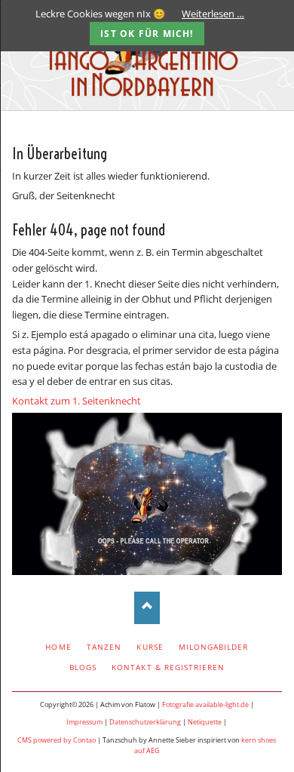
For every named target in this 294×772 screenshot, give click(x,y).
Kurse (149, 646)
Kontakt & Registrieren (168, 667)
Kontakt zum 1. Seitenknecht (76, 401)
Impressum (84, 722)
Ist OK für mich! (146, 33)
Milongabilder (214, 646)
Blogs (82, 667)
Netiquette (205, 722)
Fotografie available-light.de (205, 704)
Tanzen (104, 646)
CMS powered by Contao (56, 740)
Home (58, 646)
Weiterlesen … (213, 13)
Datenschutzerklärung (145, 722)
